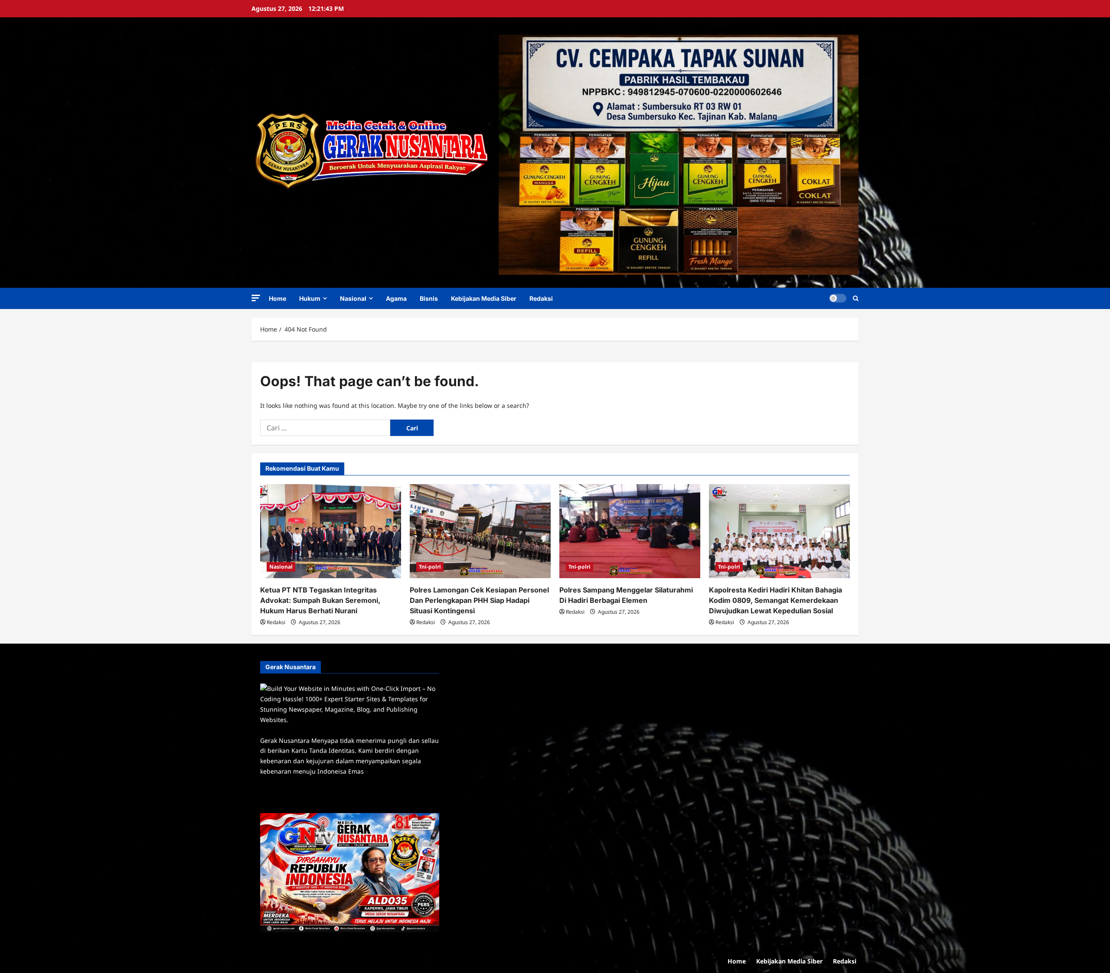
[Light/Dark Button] (837, 298)
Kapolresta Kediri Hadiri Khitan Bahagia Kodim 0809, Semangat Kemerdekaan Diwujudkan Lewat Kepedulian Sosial (775, 600)
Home (277, 298)
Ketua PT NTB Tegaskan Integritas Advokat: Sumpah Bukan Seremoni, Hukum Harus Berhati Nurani (320, 600)
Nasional (353, 298)
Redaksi (541, 298)
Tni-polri (430, 566)
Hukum (309, 298)
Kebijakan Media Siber (483, 298)
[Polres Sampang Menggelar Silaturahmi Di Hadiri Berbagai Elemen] (629, 531)
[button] (255, 298)
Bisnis (429, 298)
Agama (396, 298)
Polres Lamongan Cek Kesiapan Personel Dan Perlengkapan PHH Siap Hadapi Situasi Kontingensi (479, 600)
